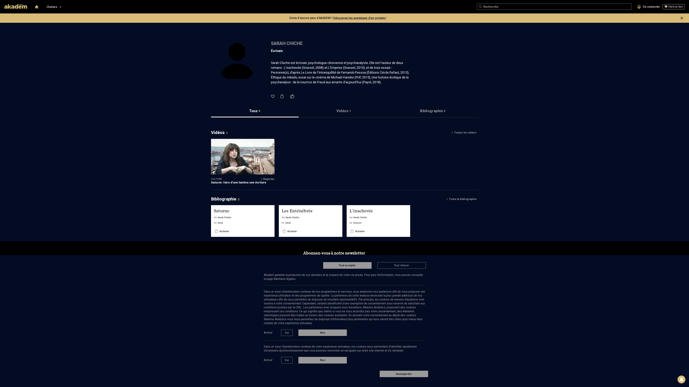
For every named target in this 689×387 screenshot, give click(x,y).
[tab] (255, 111)
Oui (287, 332)
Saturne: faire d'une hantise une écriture (238, 182)
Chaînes (52, 7)
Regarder (269, 179)
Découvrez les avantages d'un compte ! (359, 18)
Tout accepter (347, 265)
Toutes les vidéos (465, 132)
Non (322, 332)
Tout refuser (401, 265)
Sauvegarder (404, 373)
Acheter (224, 231)
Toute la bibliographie (463, 199)
